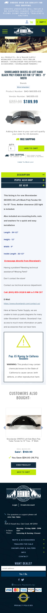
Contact (23, 556)
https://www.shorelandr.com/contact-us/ (22, 304)
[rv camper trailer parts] (24, 493)
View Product (23, 465)
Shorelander (23, 87)
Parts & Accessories (23, 540)
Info (23, 552)
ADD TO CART (31, 148)
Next (42, 428)
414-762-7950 (13, 517)
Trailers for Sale (23, 544)
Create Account (27, 505)
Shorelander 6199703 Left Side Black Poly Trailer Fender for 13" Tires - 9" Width (23, 440)
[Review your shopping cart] (32, 22)
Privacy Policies (23, 605)
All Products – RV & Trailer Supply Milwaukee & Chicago (18, 59)
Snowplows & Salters (23, 548)
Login (14, 505)
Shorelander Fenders (26, 64)
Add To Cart (23, 472)
